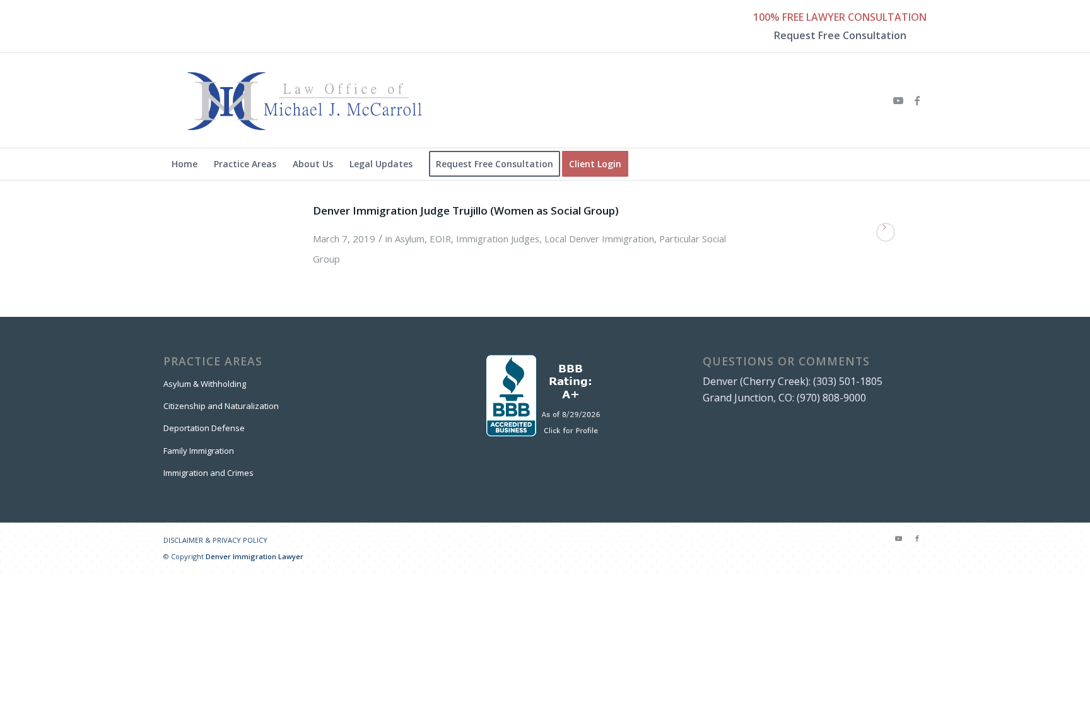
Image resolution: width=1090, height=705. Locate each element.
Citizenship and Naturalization (221, 406)
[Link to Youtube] (898, 100)
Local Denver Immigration (599, 238)
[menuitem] (184, 164)
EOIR (440, 238)
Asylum (410, 238)
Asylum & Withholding (204, 383)
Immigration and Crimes (208, 472)
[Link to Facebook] (917, 100)
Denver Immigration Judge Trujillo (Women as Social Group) (466, 210)
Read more (885, 232)
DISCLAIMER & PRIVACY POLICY (215, 540)
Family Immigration (198, 450)
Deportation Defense (204, 428)
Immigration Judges (497, 238)
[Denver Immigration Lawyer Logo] (305, 100)
